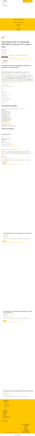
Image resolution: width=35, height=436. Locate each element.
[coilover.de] (5, 0)
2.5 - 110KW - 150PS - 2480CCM (20, 57)
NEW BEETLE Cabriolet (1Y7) (28, 57)
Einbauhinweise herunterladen (6, 123)
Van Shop (16, 81)
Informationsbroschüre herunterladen (7, 122)
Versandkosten (9, 51)
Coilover (4, 76)
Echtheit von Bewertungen (26, 430)
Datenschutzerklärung (26, 431)
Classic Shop (10, 81)
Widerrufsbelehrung (26, 428)
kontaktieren (4, 152)
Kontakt (6, 402)
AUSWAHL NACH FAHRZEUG (18, 19)
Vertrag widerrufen (17, 434)
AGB (26, 427)
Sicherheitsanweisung (15, 145)
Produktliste (5, 413)
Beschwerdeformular (6, 416)
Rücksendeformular (6, 417)
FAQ (5, 406)
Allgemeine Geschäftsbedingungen (26, 424)
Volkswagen (3, 58)
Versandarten (26, 429)
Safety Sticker (13, 144)
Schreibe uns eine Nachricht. (18, 149)
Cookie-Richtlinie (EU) (26, 425)
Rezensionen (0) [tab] (5, 61)
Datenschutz (7, 404)
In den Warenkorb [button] (6, 240)
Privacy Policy (26, 426)
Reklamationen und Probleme (26, 432)
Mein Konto (18, 24)
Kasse (4, 3)
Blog (26, 423)
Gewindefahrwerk (12, 58)
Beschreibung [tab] (5, 60)
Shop (6, 401)
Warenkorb (5, 5)
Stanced (12, 76)
